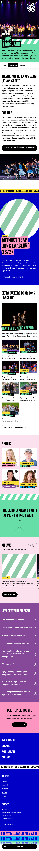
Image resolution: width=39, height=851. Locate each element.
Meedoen (23, 65)
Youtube (4, 792)
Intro (4, 65)
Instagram (5, 789)
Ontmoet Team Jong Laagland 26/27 (14, 581)
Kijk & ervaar (8, 740)
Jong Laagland (8, 751)
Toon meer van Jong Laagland (13, 427)
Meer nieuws (8, 594)
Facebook (5, 785)
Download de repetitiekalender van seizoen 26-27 (19, 148)
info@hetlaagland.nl (8, 818)
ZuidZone (6, 757)
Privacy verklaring (7, 824)
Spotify (4, 796)
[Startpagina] (32, 7)
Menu (18, 846)
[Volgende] (22, 529)
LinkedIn (4, 781)
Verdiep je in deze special (12, 277)
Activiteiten (13, 65)
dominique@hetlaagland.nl (16, 122)
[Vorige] (17, 529)
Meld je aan (18, 725)
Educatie (6, 745)
